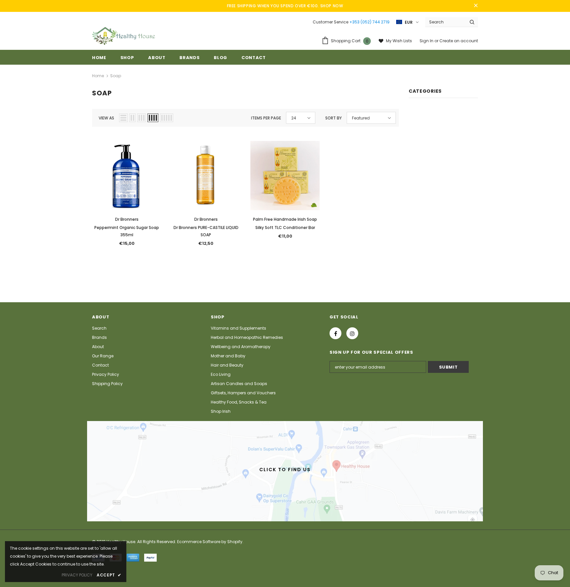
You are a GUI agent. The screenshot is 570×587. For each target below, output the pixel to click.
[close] (475, 6)
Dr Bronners (127, 219)
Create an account (458, 41)
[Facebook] (335, 333)
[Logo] (123, 36)
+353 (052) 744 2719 (369, 22)
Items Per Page (266, 118)
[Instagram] (352, 333)
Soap (115, 76)
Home (98, 76)
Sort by (333, 118)
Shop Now (331, 6)
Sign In (427, 41)
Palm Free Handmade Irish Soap (285, 219)
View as (106, 118)
